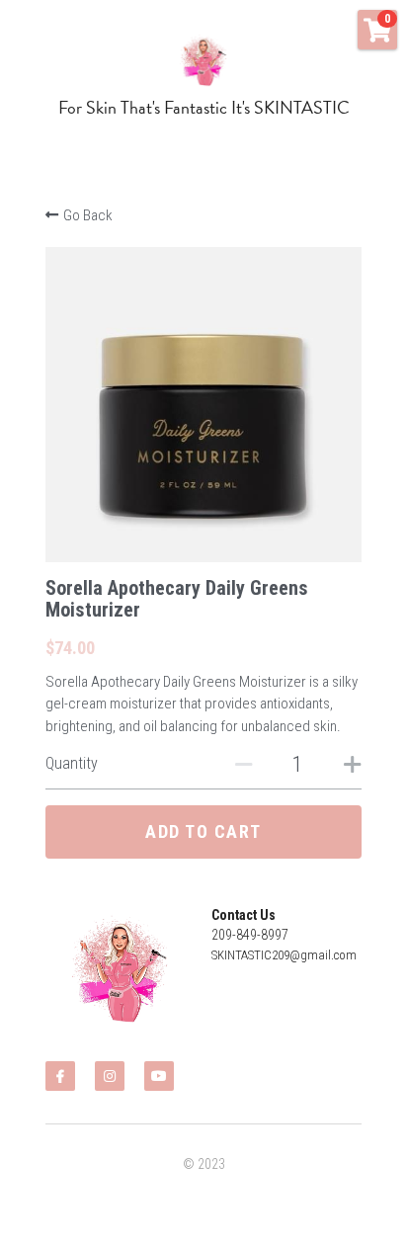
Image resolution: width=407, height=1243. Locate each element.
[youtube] (159, 1076)
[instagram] (109, 1076)
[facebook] (60, 1076)
